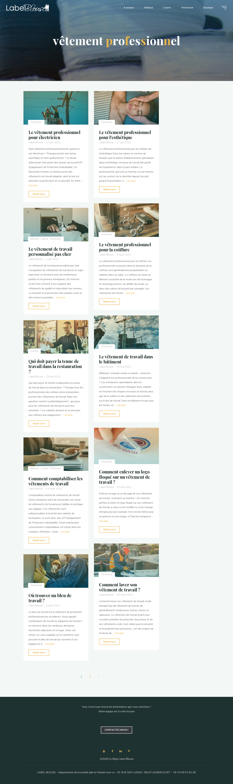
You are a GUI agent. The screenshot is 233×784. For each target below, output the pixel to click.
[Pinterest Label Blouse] (129, 751)
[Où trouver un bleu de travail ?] (55, 571)
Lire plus (33, 185)
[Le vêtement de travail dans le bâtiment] (126, 332)
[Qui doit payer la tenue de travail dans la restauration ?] (55, 337)
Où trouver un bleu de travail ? (50, 597)
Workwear (36, 122)
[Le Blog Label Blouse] (27, 7)
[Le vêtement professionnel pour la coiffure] (126, 220)
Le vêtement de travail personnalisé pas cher (50, 251)
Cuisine (44, 238)
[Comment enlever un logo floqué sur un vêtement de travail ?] (126, 446)
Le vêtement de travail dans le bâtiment (126, 359)
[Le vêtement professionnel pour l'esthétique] (126, 108)
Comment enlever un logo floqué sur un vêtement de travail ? (124, 477)
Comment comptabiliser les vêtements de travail (56, 481)
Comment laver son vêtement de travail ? (119, 587)
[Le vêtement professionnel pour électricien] (55, 108)
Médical (34, 238)
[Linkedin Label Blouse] (121, 751)
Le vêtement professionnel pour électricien (54, 134)
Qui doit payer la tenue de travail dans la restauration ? (55, 366)
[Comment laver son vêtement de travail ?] (126, 560)
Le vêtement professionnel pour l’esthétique (125, 134)
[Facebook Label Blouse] (112, 751)
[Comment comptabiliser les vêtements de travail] (55, 454)
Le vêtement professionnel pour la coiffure (125, 246)
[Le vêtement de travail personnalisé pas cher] (55, 224)
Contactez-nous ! (116, 729)
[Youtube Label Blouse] (104, 751)
